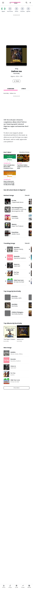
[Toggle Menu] (3, 2)
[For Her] (15, 201)
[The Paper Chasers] (10, 331)
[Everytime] (15, 233)
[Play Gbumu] (7, 225)
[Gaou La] (15, 265)
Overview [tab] (10, 89)
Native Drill (20, 339)
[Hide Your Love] (15, 281)
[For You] (15, 273)
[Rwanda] (15, 257)
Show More (16, 388)
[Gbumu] (15, 225)
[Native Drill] (23, 331)
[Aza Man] (15, 305)
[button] (30, 2)
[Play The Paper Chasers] (7, 334)
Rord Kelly (17, 73)
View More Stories (24, 152)
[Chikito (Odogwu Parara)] (15, 313)
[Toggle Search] (26, 2)
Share (17, 81)
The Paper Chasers (9, 339)
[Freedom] (15, 217)
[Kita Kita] (15, 297)
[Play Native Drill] (20, 334)
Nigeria (13, 76)
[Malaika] (15, 249)
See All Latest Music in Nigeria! (14, 190)
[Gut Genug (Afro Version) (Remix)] (15, 209)
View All (27, 195)
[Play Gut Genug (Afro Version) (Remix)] (7, 209)
